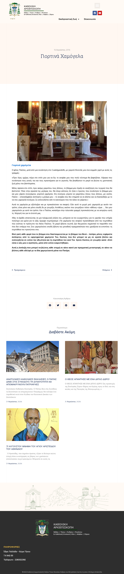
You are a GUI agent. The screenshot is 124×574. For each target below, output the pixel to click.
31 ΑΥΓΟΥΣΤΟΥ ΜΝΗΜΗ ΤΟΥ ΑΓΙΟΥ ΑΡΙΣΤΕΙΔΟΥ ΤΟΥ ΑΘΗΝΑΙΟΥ (31, 447)
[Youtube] (100, 13)
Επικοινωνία (90, 19)
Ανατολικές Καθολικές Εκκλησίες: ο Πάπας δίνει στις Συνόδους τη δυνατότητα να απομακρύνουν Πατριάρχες (31, 382)
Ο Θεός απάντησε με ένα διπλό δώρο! (87, 379)
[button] (97, 5)
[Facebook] (95, 13)
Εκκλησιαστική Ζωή (68, 19)
